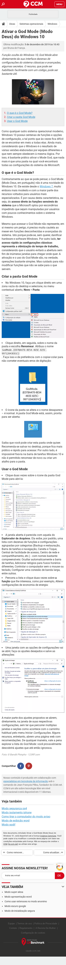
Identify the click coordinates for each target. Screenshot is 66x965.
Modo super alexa (14, 892)
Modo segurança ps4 (14, 808)
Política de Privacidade (45, 923)
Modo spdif (8, 824)
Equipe (11, 923)
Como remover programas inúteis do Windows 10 (18, 853)
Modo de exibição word (15, 820)
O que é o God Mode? (19, 113)
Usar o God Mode (17, 121)
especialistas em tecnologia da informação (25, 781)
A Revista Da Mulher (46, 928)
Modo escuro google (15, 906)
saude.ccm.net (33, 951)
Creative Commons (48, 836)
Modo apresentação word (18, 896)
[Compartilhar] (20, 766)
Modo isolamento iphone (16, 812)
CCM (5, 844)
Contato (13, 928)
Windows (52, 24)
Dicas (12, 24)
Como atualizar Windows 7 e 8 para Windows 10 (49, 853)
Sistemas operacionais (31, 24)
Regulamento (25, 928)
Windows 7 (46, 186)
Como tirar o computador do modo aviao (26, 816)
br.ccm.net (13, 844)
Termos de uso (24, 923)
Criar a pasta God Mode (21, 117)
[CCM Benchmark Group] (33, 942)
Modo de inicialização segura (20, 910)
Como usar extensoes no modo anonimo (26, 901)
